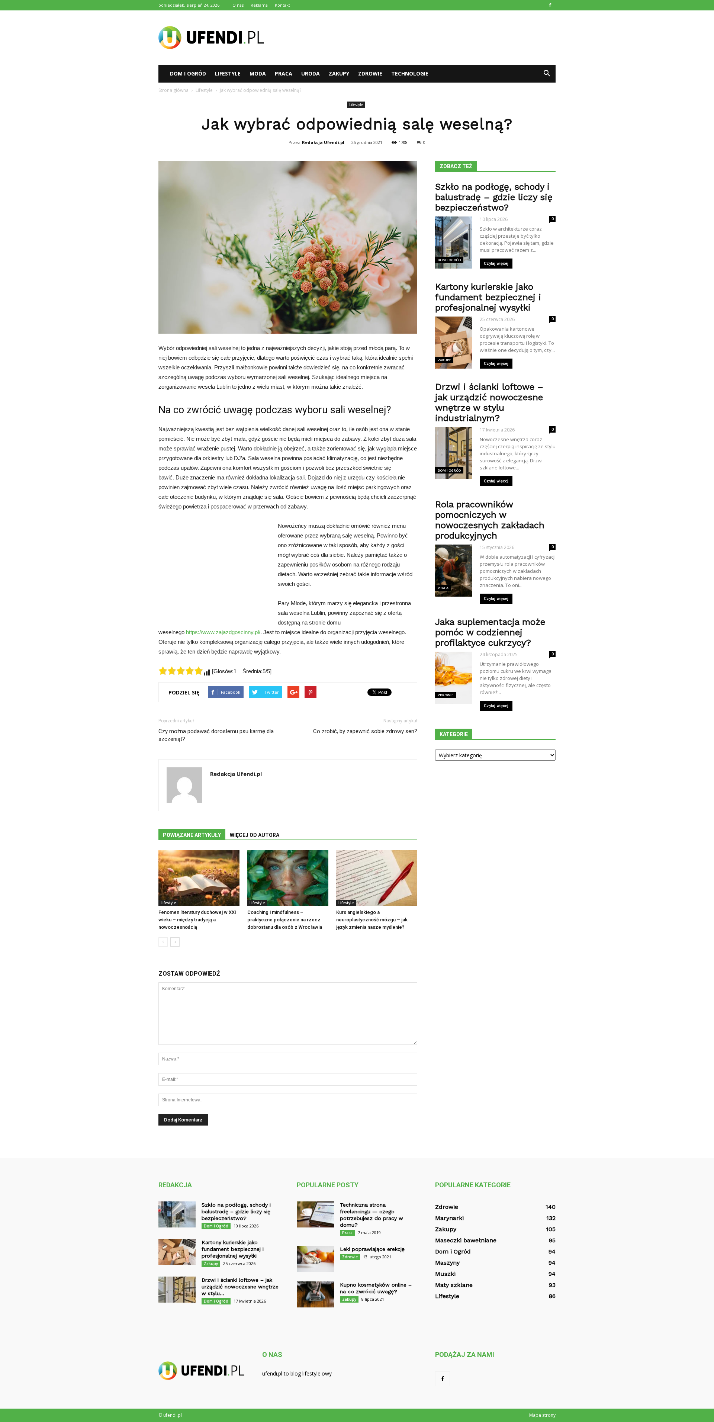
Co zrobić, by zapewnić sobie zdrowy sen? (365, 731)
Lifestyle (228, 73)
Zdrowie (370, 73)
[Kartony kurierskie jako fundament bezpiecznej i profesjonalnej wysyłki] (177, 1252)
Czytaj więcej (496, 263)
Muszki (445, 1273)
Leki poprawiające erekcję (372, 1249)
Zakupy (339, 73)
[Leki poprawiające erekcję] (315, 1259)
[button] (547, 74)
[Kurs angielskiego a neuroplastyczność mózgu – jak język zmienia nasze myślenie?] (376, 878)
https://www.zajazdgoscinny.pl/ (223, 632)
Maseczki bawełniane (465, 1240)
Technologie (409, 73)
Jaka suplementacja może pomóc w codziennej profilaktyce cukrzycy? (490, 632)
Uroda (310, 73)
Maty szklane (454, 1284)
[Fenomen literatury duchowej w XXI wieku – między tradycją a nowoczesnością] (198, 878)
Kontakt (282, 5)
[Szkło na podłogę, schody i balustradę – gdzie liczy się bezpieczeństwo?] (177, 1214)
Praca (283, 73)
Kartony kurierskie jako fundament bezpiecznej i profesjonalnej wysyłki (488, 297)
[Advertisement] (420, 37)
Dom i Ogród (188, 73)
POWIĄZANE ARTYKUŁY (192, 835)
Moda (258, 73)
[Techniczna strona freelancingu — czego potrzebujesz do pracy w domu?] (315, 1214)
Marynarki (449, 1218)
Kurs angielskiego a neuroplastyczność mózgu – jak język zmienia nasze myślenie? (372, 919)
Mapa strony (542, 1415)
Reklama (259, 5)
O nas (238, 5)
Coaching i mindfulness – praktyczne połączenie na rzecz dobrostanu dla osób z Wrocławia (284, 919)
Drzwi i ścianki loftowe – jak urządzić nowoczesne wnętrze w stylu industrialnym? (489, 402)
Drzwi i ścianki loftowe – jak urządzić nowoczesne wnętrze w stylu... (240, 1286)
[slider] (180, 670)
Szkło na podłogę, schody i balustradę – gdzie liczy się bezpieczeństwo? (494, 197)
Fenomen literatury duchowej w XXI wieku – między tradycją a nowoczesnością (197, 919)
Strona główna (173, 90)
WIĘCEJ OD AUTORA (254, 835)
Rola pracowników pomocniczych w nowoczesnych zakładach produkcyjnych (489, 520)
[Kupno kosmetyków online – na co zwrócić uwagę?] (315, 1294)
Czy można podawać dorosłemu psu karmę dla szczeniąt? (216, 735)
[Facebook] (550, 5)
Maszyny (447, 1262)
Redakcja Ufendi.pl (323, 142)
